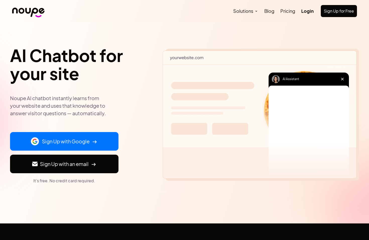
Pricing (287, 11)
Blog (269, 11)
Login (307, 11)
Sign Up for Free (339, 11)
